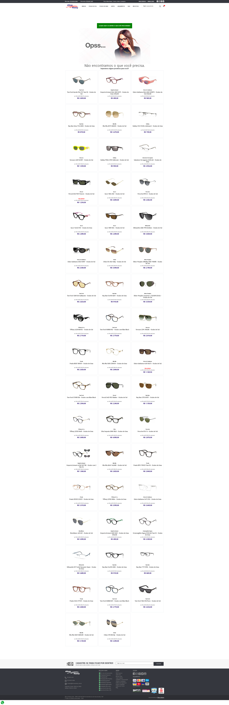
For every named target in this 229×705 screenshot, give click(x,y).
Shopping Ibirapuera (106, 675)
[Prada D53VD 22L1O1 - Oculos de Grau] (81, 487)
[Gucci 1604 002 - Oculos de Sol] (114, 182)
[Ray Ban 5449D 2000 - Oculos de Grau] (114, 555)
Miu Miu (114, 124)
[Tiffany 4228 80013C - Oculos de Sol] (81, 318)
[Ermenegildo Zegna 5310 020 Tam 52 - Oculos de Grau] (147, 521)
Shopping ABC (104, 677)
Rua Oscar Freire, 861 (106, 688)
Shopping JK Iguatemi (106, 682)
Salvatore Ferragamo (147, 157)
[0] (163, 6)
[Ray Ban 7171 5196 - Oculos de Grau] (147, 555)
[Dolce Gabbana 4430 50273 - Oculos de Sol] (147, 352)
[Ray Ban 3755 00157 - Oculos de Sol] (147, 386)
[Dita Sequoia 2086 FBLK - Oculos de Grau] (114, 420)
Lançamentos (121, 6)
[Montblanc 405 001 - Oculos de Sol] (81, 521)
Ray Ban (81, 124)
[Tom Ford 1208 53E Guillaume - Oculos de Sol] (81, 284)
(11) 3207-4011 (89, 1)
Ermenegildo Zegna (147, 531)
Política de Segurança (121, 682)
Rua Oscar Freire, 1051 (106, 690)
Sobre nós (118, 674)
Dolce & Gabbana (147, 90)
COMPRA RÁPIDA (82, 87)
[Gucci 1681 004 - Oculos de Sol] (114, 216)
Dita (115, 429)
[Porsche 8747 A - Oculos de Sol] (147, 420)
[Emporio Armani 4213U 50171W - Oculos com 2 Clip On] (81, 454)
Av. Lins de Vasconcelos (106, 673)
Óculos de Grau (103, 6)
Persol (81, 191)
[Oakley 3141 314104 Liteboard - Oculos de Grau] (147, 114)
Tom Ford (81, 90)
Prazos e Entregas (120, 684)
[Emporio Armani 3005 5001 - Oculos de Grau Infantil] (114, 521)
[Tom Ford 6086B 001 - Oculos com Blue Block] (114, 589)
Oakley (147, 124)
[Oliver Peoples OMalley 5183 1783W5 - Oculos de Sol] (147, 250)
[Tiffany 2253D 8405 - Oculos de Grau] (81, 420)
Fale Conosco (119, 673)
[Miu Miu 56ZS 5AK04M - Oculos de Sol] (81, 623)
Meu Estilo (136, 6)
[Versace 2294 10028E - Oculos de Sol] (147, 318)
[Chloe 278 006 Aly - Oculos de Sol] (114, 623)
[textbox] (150, 6)
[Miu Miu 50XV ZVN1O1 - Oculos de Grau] (114, 352)
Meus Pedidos (142, 1)
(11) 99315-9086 (74, 1)
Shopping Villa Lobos (106, 686)
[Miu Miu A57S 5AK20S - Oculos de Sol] (114, 114)
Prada (81, 361)
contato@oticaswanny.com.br (74, 683)
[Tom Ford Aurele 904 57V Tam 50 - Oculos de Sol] (81, 80)
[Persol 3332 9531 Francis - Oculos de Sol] (81, 182)
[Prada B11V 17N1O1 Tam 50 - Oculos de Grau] (147, 454)
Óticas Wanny (160, 697)
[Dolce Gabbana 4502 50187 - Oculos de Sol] (81, 250)
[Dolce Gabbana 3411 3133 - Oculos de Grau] (147, 487)
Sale (129, 6)
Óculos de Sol (93, 6)
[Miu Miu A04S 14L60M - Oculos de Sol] (114, 454)
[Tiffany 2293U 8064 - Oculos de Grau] (114, 487)
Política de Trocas (120, 686)
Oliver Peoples (147, 259)
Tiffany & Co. (81, 327)
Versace (81, 157)
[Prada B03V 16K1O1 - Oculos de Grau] (81, 352)
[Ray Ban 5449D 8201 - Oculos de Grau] (114, 284)
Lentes (113, 6)
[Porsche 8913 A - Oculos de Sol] (147, 182)
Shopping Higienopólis (106, 684)
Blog (117, 687)
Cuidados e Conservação (122, 679)
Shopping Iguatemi (105, 680)
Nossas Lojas (119, 676)
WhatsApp (100, 673)
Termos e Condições (121, 681)
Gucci (114, 191)
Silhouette (147, 225)
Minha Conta (151, 1)
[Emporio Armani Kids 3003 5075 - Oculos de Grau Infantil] (114, 80)
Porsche (148, 191)
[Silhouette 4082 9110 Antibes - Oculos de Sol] (147, 216)
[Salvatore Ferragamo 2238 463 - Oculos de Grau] (147, 148)
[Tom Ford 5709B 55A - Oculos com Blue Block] (81, 386)
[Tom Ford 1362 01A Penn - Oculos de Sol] (147, 589)
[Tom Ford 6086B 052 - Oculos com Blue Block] (114, 318)
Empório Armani (114, 90)
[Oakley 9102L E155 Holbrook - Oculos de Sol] (114, 148)
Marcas (84, 6)
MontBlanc (81, 531)
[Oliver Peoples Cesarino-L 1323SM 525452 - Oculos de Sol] (147, 284)
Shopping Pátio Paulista (106, 678)
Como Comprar (119, 678)
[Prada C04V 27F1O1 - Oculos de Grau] (81, 589)
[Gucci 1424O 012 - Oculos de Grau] (81, 216)
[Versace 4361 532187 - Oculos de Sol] (81, 148)
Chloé (114, 259)
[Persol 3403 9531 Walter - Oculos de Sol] (114, 386)
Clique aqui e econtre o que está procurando (114, 26)
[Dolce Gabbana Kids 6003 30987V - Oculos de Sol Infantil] (147, 80)
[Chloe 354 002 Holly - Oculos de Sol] (114, 250)
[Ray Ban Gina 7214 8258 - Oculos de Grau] (81, 114)
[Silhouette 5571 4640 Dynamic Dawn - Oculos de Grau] (81, 555)
